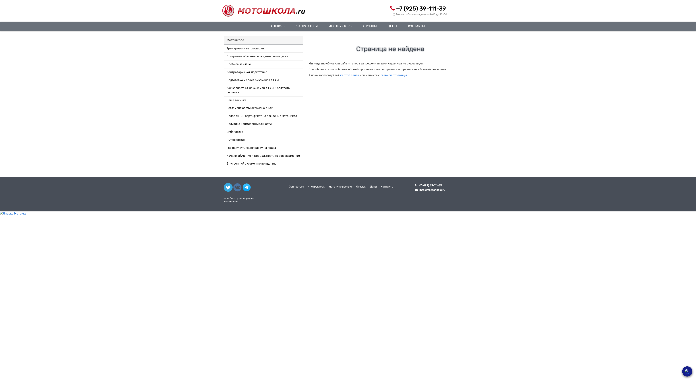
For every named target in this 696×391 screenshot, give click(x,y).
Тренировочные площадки (245, 48)
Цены (392, 26)
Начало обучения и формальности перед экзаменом (263, 155)
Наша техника (236, 100)
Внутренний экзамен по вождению (251, 163)
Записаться (307, 26)
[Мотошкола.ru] (263, 8)
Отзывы (370, 26)
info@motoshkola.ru (432, 190)
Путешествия (236, 140)
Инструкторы (340, 26)
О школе (278, 26)
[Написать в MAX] (687, 371)
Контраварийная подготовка (247, 72)
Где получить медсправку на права (251, 148)
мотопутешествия (341, 186)
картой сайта (349, 75)
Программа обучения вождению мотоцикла (257, 56)
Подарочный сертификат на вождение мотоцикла (262, 116)
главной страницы (394, 75)
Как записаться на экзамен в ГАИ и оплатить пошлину (258, 90)
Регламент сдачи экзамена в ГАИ (250, 108)
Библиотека (235, 132)
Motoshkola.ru (231, 201)
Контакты (416, 26)
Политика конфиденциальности (249, 124)
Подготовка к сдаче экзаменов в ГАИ (253, 80)
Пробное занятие (239, 64)
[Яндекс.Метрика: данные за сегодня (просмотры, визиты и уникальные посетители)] (13, 214)
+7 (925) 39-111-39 (421, 8)
